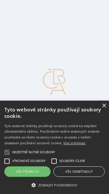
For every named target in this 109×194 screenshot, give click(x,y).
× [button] (104, 106)
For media (23, 33)
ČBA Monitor (27, 12)
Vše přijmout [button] (27, 171)
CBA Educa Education (35, 17)
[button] (54, 184)
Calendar (22, 38)
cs (7, 49)
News (19, 7)
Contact (21, 28)
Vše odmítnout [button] (79, 171)
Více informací (74, 143)
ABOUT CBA (28, 22)
